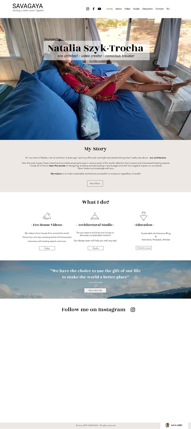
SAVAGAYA (27, 6)
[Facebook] (94, 9)
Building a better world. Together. (28, 10)
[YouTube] (99, 9)
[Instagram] (88, 9)
